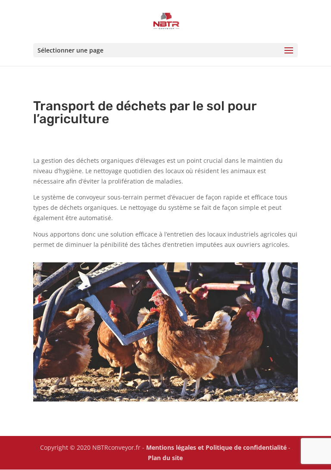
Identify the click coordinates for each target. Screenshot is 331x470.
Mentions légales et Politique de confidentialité (216, 447)
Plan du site (165, 458)
